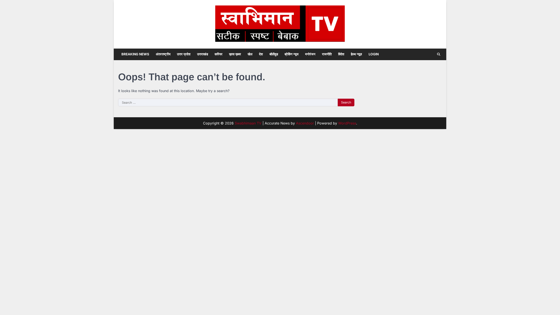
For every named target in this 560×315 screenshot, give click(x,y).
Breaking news (135, 54)
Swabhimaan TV (248, 123)
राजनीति (327, 54)
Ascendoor (305, 123)
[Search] (438, 54)
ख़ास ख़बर (235, 54)
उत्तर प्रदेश (184, 54)
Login (374, 54)
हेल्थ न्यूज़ (356, 54)
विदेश (341, 54)
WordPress (347, 123)
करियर (218, 54)
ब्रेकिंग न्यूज (292, 54)
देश (261, 54)
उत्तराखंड (202, 54)
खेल (250, 54)
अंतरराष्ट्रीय (163, 54)
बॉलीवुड (274, 54)
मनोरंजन (310, 54)
